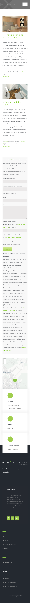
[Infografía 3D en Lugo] (15, 91)
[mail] (12, 518)
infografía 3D (15, 28)
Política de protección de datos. (13, 237)
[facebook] (8, 518)
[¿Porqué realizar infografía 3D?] (15, 24)
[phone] (17, 518)
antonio (6, 71)
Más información (6, 76)
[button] (15, 380)
